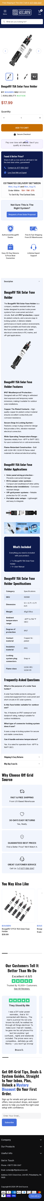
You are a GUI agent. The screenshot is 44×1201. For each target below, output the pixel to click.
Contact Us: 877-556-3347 (18, 168)
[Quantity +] (40, 117)
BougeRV (9, 92)
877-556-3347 (36, 3)
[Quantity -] (4, 117)
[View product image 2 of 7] (17, 76)
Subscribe (9, 1122)
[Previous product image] (5, 51)
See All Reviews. (22, 989)
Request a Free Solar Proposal (22, 214)
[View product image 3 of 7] (26, 76)
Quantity (6, 111)
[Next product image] (38, 51)
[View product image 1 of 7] (9, 76)
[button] (22, 281)
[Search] (4, 21)
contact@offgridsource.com (16, 1170)
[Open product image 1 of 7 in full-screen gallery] (22, 51)
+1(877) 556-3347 (14, 1165)
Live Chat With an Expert (17, 173)
